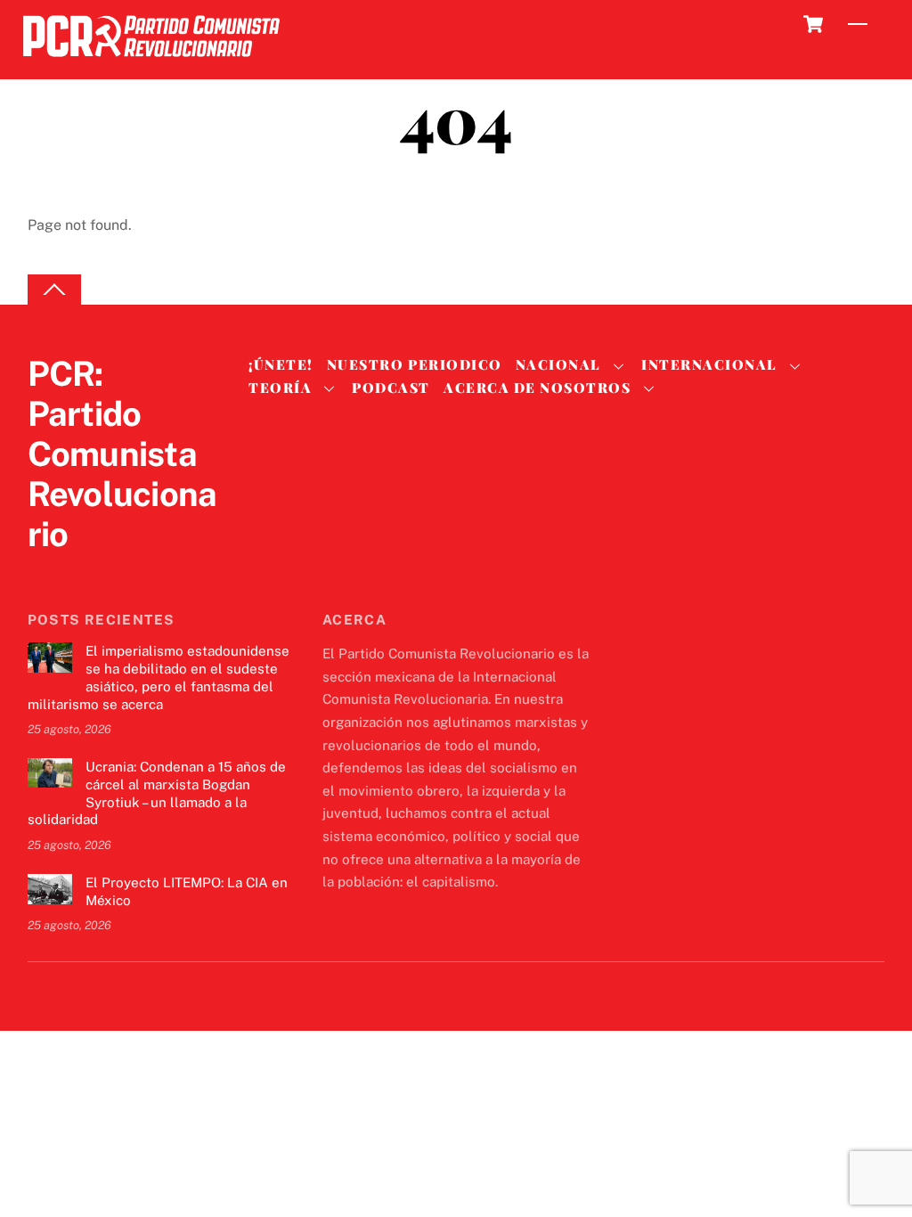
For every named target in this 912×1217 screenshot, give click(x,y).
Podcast (391, 387)
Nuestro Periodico (414, 364)
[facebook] (88, 570)
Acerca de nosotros (537, 387)
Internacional (709, 364)
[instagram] (131, 570)
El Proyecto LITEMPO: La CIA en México (187, 891)
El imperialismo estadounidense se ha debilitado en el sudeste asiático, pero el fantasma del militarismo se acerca (158, 677)
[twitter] (45, 570)
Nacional (558, 364)
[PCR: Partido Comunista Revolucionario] (151, 62)
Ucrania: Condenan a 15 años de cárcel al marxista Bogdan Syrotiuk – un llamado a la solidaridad (157, 793)
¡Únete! (281, 364)
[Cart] (813, 24)
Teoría (280, 387)
